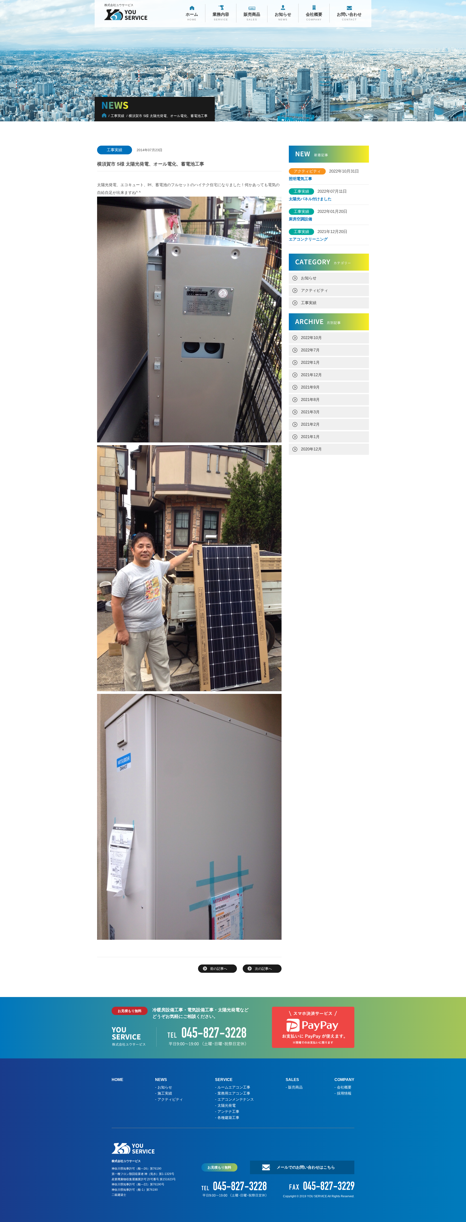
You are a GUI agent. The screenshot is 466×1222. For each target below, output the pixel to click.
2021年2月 (310, 424)
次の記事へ (263, 969)
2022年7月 (310, 350)
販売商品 (295, 1087)
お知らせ (308, 278)
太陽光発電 (226, 1105)
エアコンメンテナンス (235, 1099)
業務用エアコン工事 (233, 1093)
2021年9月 (310, 387)
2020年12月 (311, 449)
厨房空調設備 (302, 219)
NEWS (161, 1080)
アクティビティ (314, 290)
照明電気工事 (300, 179)
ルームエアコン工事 (233, 1087)
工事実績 (308, 303)
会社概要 (344, 1087)
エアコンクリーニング (308, 239)
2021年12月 (311, 375)
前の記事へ (218, 969)
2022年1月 (310, 362)
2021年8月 (310, 400)
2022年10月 (311, 338)
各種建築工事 (228, 1117)
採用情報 (344, 1093)
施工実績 (165, 1093)
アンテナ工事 (228, 1111)
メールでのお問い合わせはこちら (306, 1167)
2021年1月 (310, 437)
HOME (117, 1080)
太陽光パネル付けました (310, 199)
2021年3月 (310, 412)
